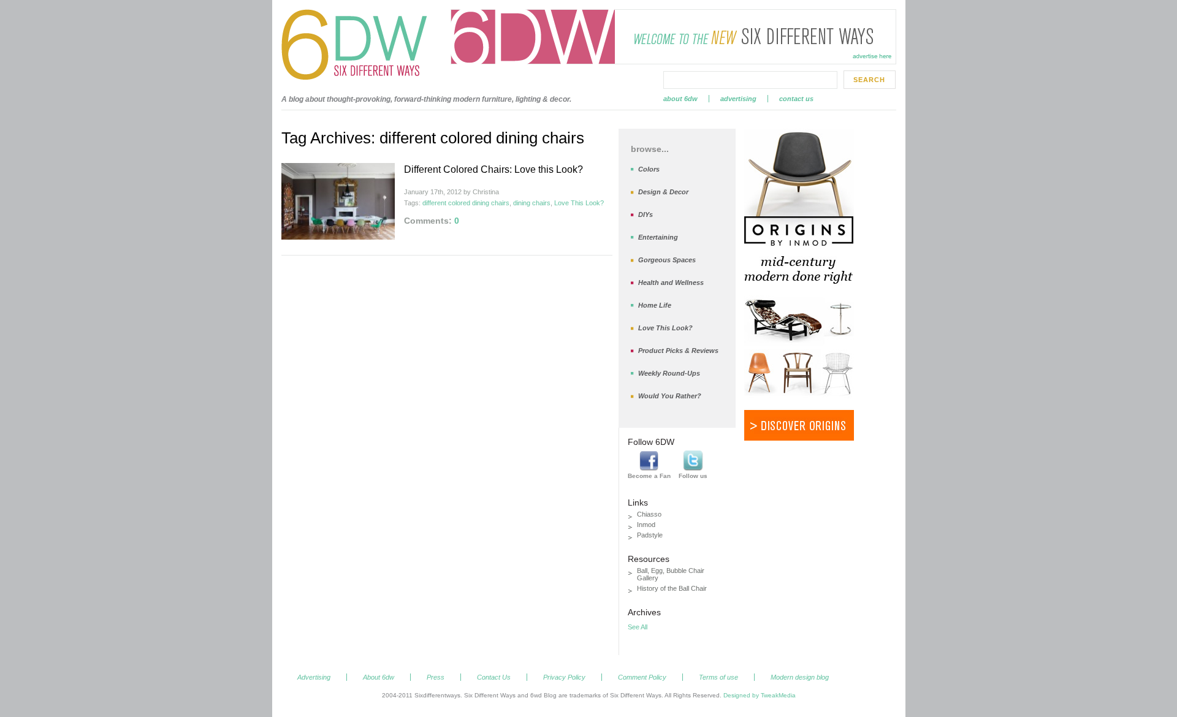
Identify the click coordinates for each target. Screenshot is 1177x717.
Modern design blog (800, 677)
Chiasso (649, 514)
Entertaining (658, 237)
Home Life (654, 305)
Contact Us (796, 98)
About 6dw (680, 98)
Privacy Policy (564, 677)
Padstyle (650, 535)
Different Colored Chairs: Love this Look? (493, 169)
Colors (649, 169)
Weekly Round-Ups (669, 373)
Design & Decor (663, 191)
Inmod (646, 524)
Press (435, 677)
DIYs (645, 214)
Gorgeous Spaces (667, 260)
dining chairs (531, 203)
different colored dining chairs (465, 203)
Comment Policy (642, 677)
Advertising (738, 98)
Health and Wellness (671, 282)
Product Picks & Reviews (678, 350)
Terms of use (718, 677)
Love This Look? (579, 203)
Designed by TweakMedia (759, 695)
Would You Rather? (669, 396)
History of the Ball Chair (672, 588)
